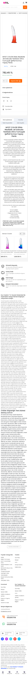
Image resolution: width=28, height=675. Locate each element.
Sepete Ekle (15, 81)
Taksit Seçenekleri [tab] (7, 123)
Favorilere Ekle (8, 106)
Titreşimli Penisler (5, 571)
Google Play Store (8, 633)
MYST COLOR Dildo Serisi (6, 561)
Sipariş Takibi (4, 592)
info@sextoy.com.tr (6, 611)
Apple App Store (22, 633)
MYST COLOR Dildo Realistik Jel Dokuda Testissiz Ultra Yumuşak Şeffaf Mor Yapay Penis (7, 251)
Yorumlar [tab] (20, 120)
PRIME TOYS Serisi (5, 559)
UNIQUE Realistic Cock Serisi (6, 565)
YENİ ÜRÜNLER (4, 575)
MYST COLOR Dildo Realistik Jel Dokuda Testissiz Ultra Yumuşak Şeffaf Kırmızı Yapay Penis (13, 222)
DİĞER (2, 557)
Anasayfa (3, 13)
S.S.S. (16, 562)
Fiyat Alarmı (8, 109)
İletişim (17, 560)
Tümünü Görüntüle (13, 546)
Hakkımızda (18, 567)
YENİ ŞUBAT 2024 (5, 580)
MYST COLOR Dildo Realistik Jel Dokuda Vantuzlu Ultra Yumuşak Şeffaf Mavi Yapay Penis (20, 251)
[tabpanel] (14, 176)
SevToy (6, 66)
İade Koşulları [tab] (20, 123)
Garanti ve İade (5, 602)
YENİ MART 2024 (5, 573)
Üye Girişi (17, 557)
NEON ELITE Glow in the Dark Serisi (6, 568)
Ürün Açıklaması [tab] (7, 120)
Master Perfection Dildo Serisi (7, 577)
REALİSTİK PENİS (12, 13)
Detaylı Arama (18, 564)
